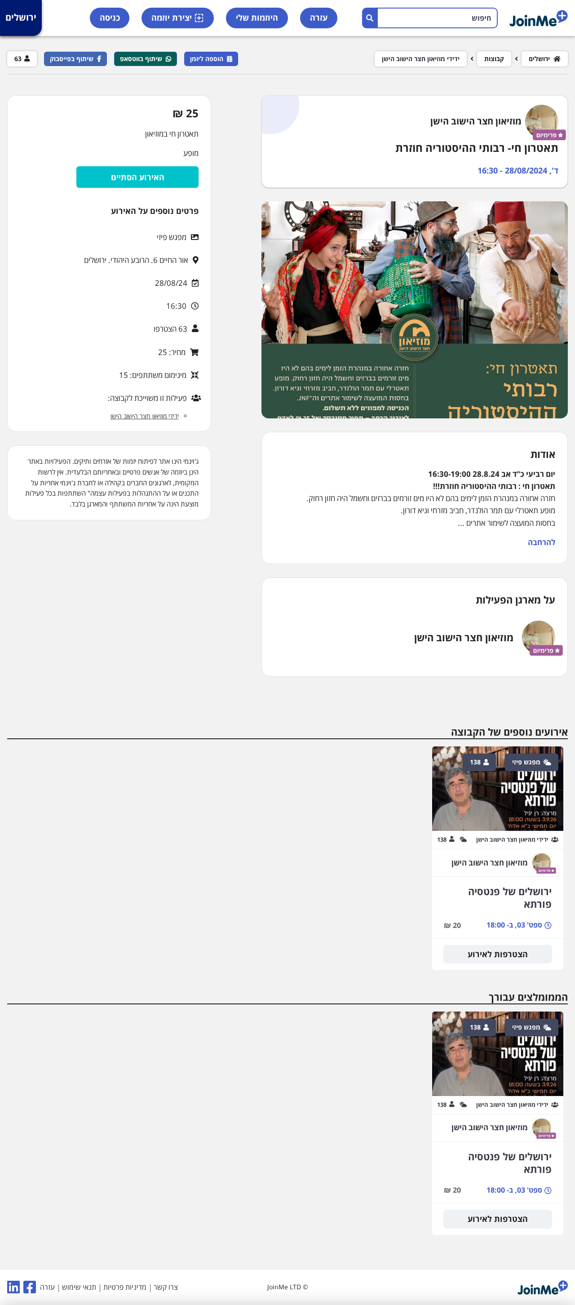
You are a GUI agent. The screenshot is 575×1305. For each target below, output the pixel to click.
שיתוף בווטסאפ (141, 58)
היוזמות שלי (257, 17)
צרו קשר (166, 1287)
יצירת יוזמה (171, 17)
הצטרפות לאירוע (498, 954)
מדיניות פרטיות (124, 1287)
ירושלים (20, 17)
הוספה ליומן (206, 58)
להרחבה (541, 542)
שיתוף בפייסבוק (71, 58)
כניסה (110, 17)
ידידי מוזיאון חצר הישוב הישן (421, 59)
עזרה (318, 17)
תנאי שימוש (79, 1287)
